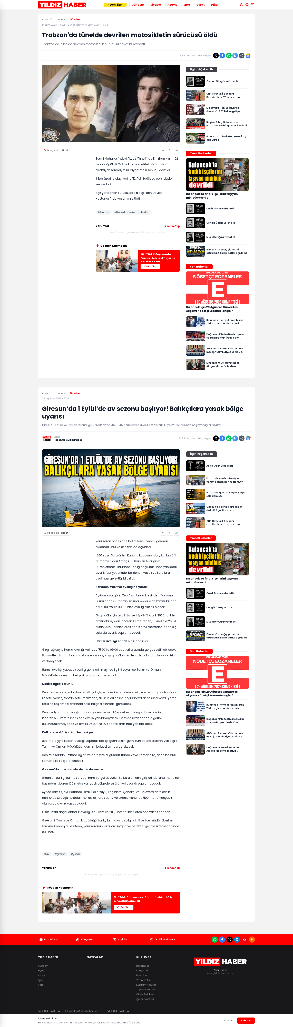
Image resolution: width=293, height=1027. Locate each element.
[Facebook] (222, 940)
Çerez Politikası (145, 999)
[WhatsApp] (215, 940)
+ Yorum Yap (172, 226)
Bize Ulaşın (51, 939)
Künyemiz (87, 939)
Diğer (215, 5)
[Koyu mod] (242, 5)
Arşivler (123, 939)
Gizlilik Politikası (165, 939)
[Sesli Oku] (163, 150)
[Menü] (253, 5)
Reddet (228, 1020)
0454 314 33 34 (51, 1011)
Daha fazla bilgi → (132, 1022)
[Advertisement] (67, 208)
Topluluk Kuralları (146, 989)
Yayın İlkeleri (143, 980)
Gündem (138, 5)
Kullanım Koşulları (146, 985)
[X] (230, 940)
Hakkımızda (143, 966)
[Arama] (247, 5)
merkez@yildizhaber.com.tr (85, 1011)
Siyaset (155, 5)
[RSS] (252, 940)
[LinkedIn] (237, 940)
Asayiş (172, 5)
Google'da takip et (57, 150)
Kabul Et (246, 1020)
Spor (186, 5)
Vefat (200, 5)
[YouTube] (244, 940)
